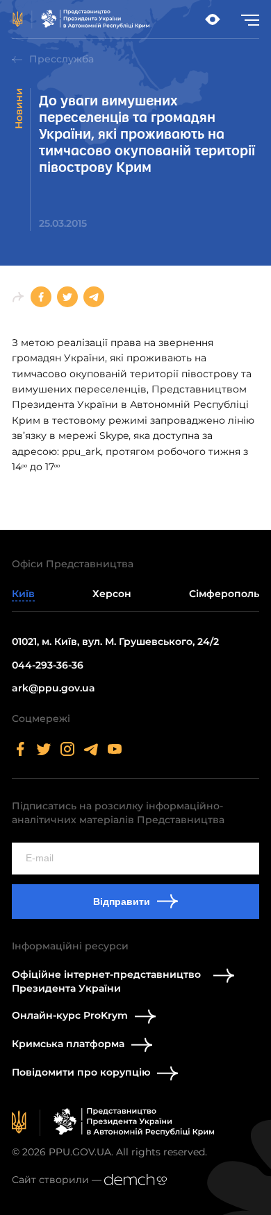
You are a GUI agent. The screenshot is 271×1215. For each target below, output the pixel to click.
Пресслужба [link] (61, 59)
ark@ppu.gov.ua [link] (53, 688)
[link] (81, 19)
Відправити (121, 901)
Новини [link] (19, 108)
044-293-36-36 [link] (47, 665)
